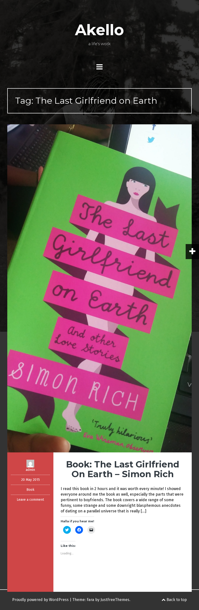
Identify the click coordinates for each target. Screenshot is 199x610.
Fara (90, 599)
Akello (99, 30)
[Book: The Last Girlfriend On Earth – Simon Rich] (99, 288)
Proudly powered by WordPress (40, 599)
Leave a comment (30, 500)
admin (30, 470)
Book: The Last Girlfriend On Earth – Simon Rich (122, 469)
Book (30, 490)
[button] (99, 288)
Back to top (176, 599)
